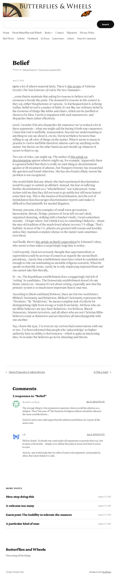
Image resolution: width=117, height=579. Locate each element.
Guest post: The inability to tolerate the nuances (39, 514)
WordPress (106, 571)
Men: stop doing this (20, 496)
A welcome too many (20, 505)
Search (105, 24)
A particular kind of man (22, 523)
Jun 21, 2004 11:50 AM (95, 401)
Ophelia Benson (29, 69)
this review (74, 86)
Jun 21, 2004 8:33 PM (95, 434)
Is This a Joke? (101, 372)
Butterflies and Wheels (26, 549)
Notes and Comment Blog (50, 69)
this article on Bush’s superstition (56, 242)
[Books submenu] (52, 32)
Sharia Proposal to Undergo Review (27, 372)
